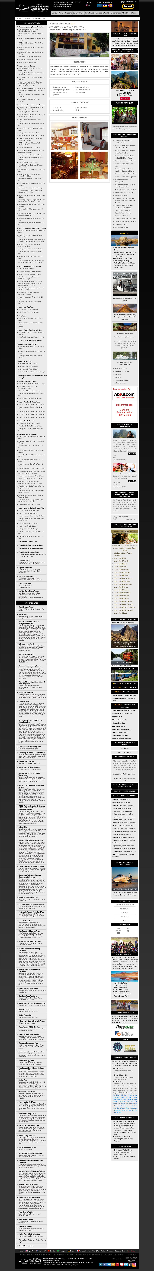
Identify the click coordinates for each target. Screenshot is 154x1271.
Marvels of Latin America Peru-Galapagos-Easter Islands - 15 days (30, 482)
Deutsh (72, 1251)
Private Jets (90, 13)
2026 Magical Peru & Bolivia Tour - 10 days (30, 446)
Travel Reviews (118, 1254)
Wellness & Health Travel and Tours (124, 35)
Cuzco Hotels (27, 18)
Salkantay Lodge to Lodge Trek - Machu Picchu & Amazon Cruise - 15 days (31, 201)
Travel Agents (107, 1254)
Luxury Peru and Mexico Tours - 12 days (32, 468)
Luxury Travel (78, 13)
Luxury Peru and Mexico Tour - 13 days (31, 476)
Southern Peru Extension (124, 791)
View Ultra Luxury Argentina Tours (30, 57)
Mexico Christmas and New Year (125, 190)
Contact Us (56, 13)
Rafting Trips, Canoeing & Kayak (124, 263)
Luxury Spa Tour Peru (26, 307)
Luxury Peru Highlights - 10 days (29, 147)
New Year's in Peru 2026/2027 (124, 193)
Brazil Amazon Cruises (122, 380)
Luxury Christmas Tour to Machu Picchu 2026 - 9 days (31, 519)
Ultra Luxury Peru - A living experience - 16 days (31, 53)
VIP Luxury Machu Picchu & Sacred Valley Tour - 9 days (30, 139)
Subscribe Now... (130, 519)
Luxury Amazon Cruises (27, 66)
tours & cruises (121, 802)
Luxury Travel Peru (120, 558)
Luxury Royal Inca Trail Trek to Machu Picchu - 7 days (30, 236)
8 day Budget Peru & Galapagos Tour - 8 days (31, 437)
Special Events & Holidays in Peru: (30, 341)
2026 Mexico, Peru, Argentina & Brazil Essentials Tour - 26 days (30, 500)
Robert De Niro (123, 1071)
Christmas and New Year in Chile (125, 174)
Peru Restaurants (124, 688)
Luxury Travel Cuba (120, 613)
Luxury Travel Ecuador (121, 575)
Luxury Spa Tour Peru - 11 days (29, 312)
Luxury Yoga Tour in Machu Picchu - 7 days (30, 120)
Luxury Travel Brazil (120, 564)
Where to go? (124, 908)
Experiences (116, 13)
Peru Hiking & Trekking (121, 261)
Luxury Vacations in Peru (124, 333)
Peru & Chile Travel (120, 985)
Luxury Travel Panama (121, 598)
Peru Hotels (124, 748)
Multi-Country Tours (120, 983)
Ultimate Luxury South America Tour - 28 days (31, 223)
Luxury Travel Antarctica (121, 596)
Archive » (116, 511)
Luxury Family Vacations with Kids (30, 330)
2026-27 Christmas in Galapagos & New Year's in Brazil (125, 152)
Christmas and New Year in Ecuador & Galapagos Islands (124, 170)
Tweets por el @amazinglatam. (121, 665)
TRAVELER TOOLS (124, 901)
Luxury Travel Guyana (121, 590)
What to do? (125, 912)
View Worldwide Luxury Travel (32, 554)
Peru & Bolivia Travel (121, 989)
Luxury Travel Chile (120, 567)
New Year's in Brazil (121, 195)
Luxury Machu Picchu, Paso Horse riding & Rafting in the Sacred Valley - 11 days (31, 240)
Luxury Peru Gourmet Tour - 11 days (30, 398)
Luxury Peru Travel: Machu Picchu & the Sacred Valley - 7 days (31, 115)
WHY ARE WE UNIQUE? (124, 103)
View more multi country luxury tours (30, 504)
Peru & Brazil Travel (120, 987)
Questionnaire (61, 1254)
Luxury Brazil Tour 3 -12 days (28, 529)
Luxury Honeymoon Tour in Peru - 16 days (30, 298)
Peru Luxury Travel (31, 23)
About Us (125, 13)
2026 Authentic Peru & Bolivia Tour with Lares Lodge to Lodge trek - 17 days (31, 261)
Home (19, 18)
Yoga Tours (22, 316)
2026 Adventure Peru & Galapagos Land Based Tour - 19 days (31, 214)
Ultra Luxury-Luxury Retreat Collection (31, 27)
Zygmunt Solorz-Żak (124, 1077)
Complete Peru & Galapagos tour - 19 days (30, 210)
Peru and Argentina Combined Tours (124, 249)
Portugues (62, 1251)
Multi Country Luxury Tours (28, 434)
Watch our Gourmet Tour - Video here (124, 779)
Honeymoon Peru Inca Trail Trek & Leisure (29, 302)
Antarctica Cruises (120, 383)
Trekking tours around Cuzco (123, 259)
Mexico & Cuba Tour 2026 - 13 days (30, 479)
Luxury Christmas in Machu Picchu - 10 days (32, 352)
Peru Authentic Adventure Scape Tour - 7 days (31, 231)
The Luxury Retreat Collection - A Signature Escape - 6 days (29, 30)
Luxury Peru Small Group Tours (29, 402)
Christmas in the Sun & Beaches (125, 219)
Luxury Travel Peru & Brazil (123, 601)
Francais (82, 1251)
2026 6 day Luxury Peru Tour (28, 112)
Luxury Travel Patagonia (122, 581)
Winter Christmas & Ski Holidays (125, 222)
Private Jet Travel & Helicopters (124, 863)
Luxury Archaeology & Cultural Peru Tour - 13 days (31, 184)
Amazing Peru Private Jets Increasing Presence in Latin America (123, 1139)
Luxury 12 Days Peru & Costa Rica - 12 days (31, 532)
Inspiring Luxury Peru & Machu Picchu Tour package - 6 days (31, 108)
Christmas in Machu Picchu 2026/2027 (124, 135)
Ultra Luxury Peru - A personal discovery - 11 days (31, 39)
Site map (70, 1254)
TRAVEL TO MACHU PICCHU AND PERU (124, 619)
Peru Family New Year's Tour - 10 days (31, 337)
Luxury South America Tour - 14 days (31, 188)
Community (132, 1254)
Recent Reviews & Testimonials (124, 425)
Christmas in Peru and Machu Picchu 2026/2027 (124, 157)
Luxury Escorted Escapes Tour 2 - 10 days (30, 408)
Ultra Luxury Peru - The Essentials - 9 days (30, 35)
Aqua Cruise (119, 374)
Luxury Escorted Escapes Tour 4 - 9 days (32, 414)
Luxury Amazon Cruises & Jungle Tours (32, 508)
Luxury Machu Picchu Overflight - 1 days (32, 383)
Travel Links (78, 1254)
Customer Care (120, 1251)
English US (30, 1251)
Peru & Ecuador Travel (121, 996)
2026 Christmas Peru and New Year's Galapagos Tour (125, 186)
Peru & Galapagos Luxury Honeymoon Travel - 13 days (31, 289)
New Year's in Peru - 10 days (29, 369)
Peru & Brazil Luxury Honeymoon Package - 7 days (29, 278)
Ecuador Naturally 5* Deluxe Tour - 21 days (30, 537)
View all (130, 158)
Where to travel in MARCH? (125, 905)
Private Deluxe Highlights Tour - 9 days (31, 135)
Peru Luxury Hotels (124, 752)
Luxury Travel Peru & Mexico (123, 610)
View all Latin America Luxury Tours (31, 545)
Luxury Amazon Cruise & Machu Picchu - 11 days (31, 78)
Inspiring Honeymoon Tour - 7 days (30, 271)
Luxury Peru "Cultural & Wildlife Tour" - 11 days (31, 158)
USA (89, 5)
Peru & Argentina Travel (122, 992)
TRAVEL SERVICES (124, 924)
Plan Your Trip (124, 916)
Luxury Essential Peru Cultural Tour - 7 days (31, 129)
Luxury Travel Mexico (121, 587)
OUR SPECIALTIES (31, 603)
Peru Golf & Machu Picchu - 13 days (30, 426)
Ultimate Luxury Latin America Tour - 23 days (31, 219)
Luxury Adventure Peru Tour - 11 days (31, 249)
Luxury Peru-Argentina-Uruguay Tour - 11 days (31, 451)
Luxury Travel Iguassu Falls (123, 584)
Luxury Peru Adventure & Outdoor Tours (32, 228)
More (134, 509)
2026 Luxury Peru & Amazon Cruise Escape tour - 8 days (30, 69)
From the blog (125, 1146)
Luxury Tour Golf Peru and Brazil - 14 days (30, 429)
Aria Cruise (118, 377)
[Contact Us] (55, 6)
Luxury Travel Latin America (125, 531)
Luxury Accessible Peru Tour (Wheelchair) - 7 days (27, 387)
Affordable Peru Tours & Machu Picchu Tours (124, 266)
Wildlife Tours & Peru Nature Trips (125, 252)
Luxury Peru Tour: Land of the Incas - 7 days (31, 124)
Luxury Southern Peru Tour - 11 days (30, 155)
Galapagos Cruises (121, 368)
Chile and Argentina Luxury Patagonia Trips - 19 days (31, 496)
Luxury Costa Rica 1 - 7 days (28, 513)
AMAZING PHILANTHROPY (125, 954)
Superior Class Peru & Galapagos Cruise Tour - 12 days (29, 175)
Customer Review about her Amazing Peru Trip (123, 1153)
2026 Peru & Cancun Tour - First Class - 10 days (31, 442)
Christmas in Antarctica (122, 216)
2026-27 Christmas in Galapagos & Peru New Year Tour (125, 147)
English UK (42, 1251)
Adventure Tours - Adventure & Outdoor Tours (124, 255)
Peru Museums (125, 692)
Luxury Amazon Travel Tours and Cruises (29, 100)
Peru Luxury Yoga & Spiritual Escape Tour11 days (30, 324)
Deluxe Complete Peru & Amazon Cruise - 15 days (31, 95)
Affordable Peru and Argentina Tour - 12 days (31, 456)
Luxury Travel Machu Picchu (123, 578)
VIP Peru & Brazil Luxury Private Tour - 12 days (31, 44)
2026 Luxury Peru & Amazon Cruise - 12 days (31, 170)
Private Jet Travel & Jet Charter (29, 59)
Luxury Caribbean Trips (121, 570)
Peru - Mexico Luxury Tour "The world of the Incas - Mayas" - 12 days (31, 472)
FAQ (124, 920)
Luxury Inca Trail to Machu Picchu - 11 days (30, 252)
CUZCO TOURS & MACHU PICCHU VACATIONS (125, 525)
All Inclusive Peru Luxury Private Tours (32, 105)
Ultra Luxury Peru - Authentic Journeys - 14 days (31, 48)
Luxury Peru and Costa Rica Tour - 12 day (30, 465)
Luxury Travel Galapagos (122, 572)
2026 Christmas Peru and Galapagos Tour (123, 181)
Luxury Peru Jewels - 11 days (28, 162)
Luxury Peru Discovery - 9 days (29, 133)
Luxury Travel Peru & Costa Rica (124, 607)
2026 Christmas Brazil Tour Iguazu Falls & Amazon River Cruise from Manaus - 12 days (31, 90)
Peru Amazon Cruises (122, 371)
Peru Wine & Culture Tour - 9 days (30, 391)
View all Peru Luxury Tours (28, 542)
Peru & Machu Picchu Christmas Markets (124, 1158)
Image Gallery (97, 1254)
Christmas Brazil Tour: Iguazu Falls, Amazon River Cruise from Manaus (125, 201)
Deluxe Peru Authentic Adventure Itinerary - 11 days (29, 245)
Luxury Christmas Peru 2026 (28, 344)
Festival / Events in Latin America (125, 743)
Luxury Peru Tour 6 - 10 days (28, 523)
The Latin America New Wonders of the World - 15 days (31, 491)
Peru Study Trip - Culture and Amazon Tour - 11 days (30, 166)
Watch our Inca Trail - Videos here (124, 774)
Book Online (131, 1251)
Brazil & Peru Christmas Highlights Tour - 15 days (123, 212)
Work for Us (101, 1251)
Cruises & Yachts (103, 13)
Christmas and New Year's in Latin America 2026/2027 (124, 207)
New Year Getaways (121, 227)
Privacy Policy (91, 1251)
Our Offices (51, 1254)
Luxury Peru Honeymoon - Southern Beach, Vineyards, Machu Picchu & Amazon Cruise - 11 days (30, 84)
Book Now (124, 98)
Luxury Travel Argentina (121, 561)
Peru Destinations (124, 684)
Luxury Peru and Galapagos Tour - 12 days (30, 460)
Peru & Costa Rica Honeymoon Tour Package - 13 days (30, 293)
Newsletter (123, 517)
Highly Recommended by (128, 2)
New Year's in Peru (25, 361)
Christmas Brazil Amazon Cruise (125, 161)
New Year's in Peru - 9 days (29, 366)
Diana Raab (125, 1084)
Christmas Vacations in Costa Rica (124, 165)
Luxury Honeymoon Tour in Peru (30, 266)
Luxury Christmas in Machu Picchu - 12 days (32, 356)
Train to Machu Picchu (125, 669)
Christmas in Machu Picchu (123, 1150)
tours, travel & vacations (122, 799)
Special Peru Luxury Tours (27, 381)
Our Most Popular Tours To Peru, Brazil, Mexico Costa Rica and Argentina (125, 317)
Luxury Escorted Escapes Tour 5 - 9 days (32, 417)
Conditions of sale (41, 1254)
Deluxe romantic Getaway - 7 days (30, 274)
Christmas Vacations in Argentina (125, 177)
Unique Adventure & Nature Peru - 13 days (30, 257)
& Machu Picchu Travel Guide (124, 706)
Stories (134, 13)
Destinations (67, 13)
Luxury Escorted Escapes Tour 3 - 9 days (32, 412)
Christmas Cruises (121, 224)
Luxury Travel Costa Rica (122, 593)
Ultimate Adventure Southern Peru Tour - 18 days (31, 205)
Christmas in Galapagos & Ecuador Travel (123, 142)
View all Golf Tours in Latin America (31, 549)
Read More (132, 454)
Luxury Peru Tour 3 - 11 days (28, 526)
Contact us (30, 1254)
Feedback (110, 1251)
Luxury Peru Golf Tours (26, 421)
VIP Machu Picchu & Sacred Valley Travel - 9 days (29, 144)
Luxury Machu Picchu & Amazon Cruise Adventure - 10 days (31, 74)
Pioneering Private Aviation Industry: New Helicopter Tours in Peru (125, 1132)
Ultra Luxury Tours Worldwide (28, 62)
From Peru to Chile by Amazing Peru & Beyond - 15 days (31, 487)
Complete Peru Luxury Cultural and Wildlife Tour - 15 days (30, 191)
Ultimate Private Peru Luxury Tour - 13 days (30, 179)
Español (52, 1251)
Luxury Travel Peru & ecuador (123, 604)
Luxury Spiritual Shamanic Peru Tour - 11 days (31, 394)
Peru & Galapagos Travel (122, 994)
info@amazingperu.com (64, 6)
